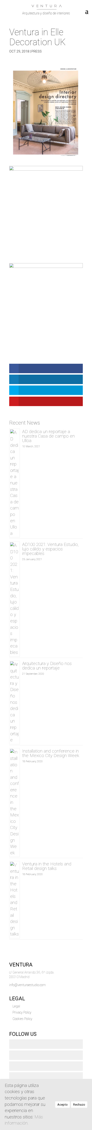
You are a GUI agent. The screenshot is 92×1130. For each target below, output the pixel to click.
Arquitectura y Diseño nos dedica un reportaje (47, 666)
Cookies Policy (22, 1019)
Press (36, 51)
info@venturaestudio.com (27, 985)
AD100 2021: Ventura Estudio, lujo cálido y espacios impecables (50, 549)
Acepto (62, 1104)
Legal (16, 1006)
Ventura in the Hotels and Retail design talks (46, 866)
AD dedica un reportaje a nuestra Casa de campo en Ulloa (48, 436)
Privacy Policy (22, 1012)
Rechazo (79, 1104)
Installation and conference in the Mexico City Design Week (50, 753)
